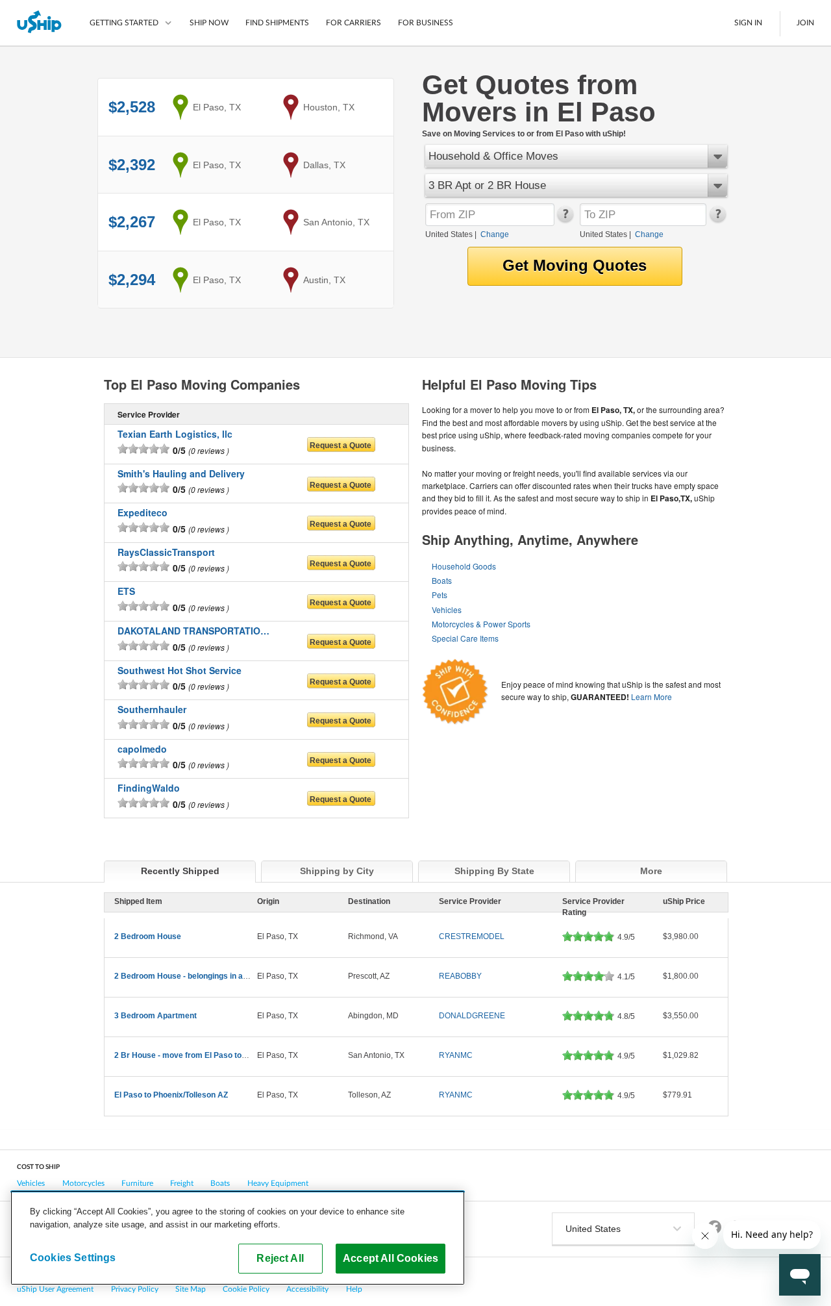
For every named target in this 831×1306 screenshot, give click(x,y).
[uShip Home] (40, 22)
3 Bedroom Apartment (155, 1015)
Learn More (651, 696)
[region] (237, 1237)
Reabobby (460, 976)
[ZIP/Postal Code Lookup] (564, 219)
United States (449, 234)
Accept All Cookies (390, 1258)
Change (494, 234)
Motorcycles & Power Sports (481, 623)
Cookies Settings (73, 1257)
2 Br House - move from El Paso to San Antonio (201, 1055)
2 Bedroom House (147, 936)
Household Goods (464, 565)
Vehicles (447, 609)
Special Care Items (465, 638)
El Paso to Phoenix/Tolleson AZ (171, 1094)
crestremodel (471, 936)
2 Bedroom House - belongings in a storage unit (201, 976)
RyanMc (456, 1055)
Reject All (280, 1258)
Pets (439, 594)
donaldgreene (472, 1015)
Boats (442, 580)
